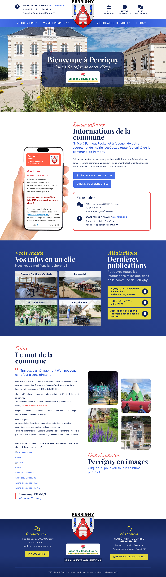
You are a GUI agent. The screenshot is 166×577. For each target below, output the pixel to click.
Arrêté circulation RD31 (25, 473)
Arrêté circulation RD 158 (27, 488)
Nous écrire (37, 554)
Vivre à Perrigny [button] (55, 23)
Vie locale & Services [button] (112, 23)
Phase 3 (18, 468)
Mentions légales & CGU (108, 572)
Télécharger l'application (95, 175)
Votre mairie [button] (26, 23)
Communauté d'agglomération (84, 560)
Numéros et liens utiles (93, 184)
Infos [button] (140, 23)
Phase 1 (18, 457)
